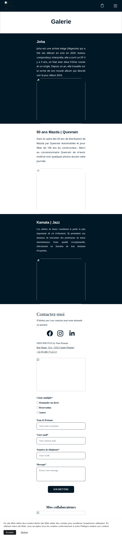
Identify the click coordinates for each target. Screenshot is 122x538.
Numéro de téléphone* (48, 449)
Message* (41, 464)
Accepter (10, 532)
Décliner (24, 532)
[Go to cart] (102, 6)
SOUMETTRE (61, 489)
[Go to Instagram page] (60, 333)
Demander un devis (49, 402)
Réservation (45, 407)
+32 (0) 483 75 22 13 (47, 352)
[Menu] (115, 5)
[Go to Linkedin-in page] (72, 333)
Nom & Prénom (45, 420)
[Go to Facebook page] (51, 333)
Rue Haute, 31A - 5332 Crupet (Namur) (55, 347)
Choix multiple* (45, 398)
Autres (42, 412)
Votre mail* (42, 435)
